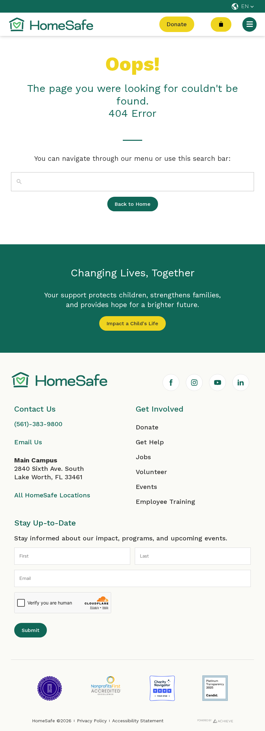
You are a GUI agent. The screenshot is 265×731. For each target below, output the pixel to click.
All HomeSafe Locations (52, 495)
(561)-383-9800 (38, 424)
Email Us (28, 442)
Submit (30, 630)
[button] (242, 6)
